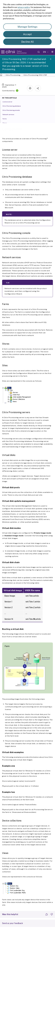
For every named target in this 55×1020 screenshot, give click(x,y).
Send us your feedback (12, 923)
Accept (27, 34)
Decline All (27, 41)
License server (7, 102)
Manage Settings (27, 26)
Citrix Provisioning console (11, 110)
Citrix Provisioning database (12, 106)
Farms (5, 119)
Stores (5, 123)
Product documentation (22, 52)
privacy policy (24, 7)
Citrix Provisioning (13, 75)
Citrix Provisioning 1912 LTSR (35, 75)
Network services (8, 114)
